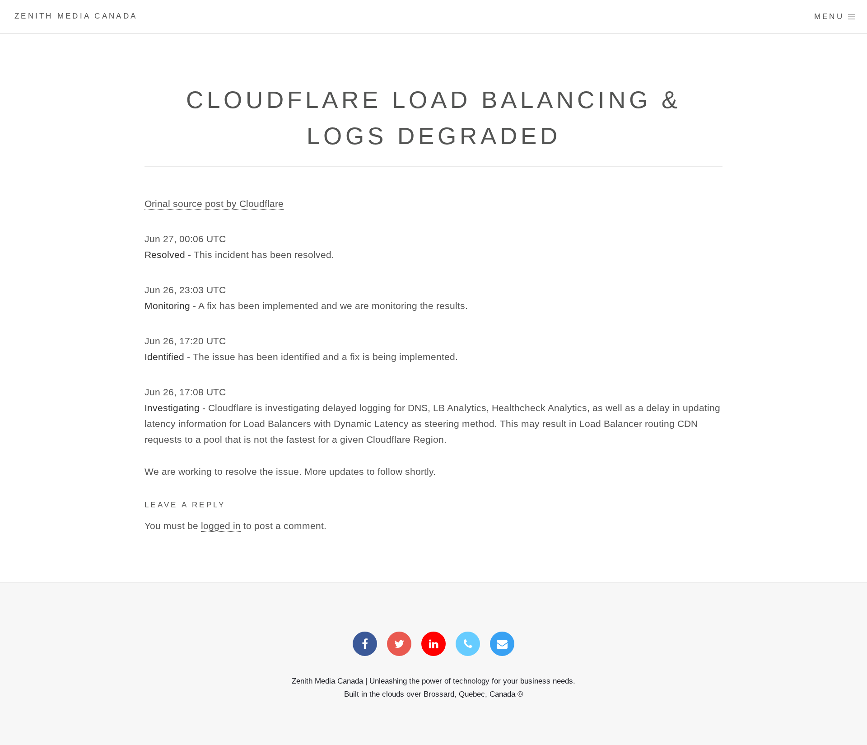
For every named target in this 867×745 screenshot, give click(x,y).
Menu (829, 16)
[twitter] (399, 644)
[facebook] (365, 644)
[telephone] (468, 644)
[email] (502, 644)
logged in (221, 525)
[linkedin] (433, 644)
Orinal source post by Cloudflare (214, 203)
